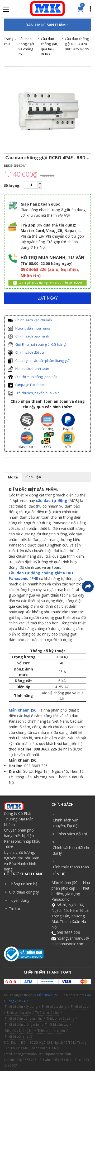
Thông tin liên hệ (23, 883)
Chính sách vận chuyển (33, 320)
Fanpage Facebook (30, 384)
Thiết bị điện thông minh (23, 1024)
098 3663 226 (68, 932)
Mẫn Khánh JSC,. (24, 710)
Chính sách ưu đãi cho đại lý (72, 850)
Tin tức (15, 908)
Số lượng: (12, 185)
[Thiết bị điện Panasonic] (47, 8)
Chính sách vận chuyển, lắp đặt (66, 822)
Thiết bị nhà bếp (19, 1012)
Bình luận (33, 477)
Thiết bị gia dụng (54, 1006)
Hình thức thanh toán (32, 368)
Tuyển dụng (19, 900)
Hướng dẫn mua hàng (32, 328)
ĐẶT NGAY (47, 298)
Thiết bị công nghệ (18, 1036)
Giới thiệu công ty (24, 892)
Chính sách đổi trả (29, 352)
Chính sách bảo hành (32, 336)
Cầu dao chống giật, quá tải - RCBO (49, 46)
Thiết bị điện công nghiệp (23, 1018)
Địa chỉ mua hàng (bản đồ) (35, 376)
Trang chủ (8, 41)
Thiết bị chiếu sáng (60, 1018)
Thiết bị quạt (80, 1006)
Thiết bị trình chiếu (51, 1030)
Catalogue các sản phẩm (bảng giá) (42, 360)
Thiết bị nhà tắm (47, 1012)
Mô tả (13, 477)
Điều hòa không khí (19, 1030)
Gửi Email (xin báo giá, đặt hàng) (40, 344)
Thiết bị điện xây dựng (21, 1006)
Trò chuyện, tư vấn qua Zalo (37, 392)
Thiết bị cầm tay (56, 1024)
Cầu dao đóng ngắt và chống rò (26, 46)
